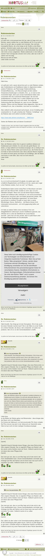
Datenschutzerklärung (25, 303)
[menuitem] (4, 8)
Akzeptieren (23, 285)
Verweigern (23, 290)
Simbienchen (7, 70)
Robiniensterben (8, 17)
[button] (28, 24)
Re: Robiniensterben (8, 76)
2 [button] (25, 24)
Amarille (10, 340)
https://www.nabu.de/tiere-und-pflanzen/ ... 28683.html (17, 117)
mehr (23, 295)
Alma (5, 380)
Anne (2, 27)
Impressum (16, 303)
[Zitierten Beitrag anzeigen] (20, 353)
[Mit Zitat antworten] (39, 29)
